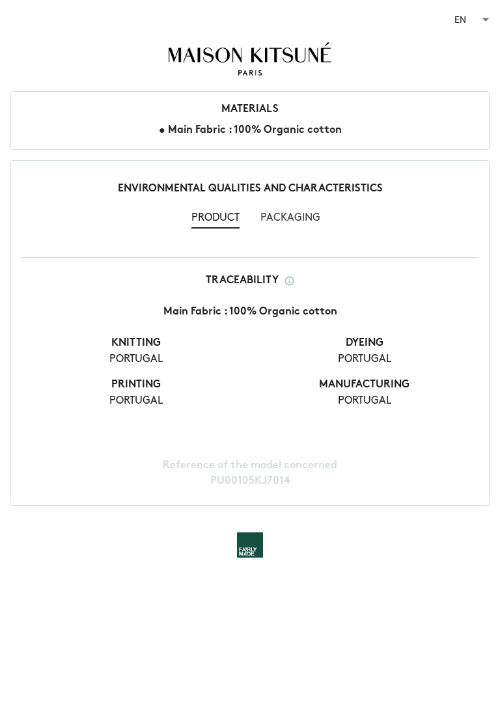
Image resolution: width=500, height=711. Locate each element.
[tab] (215, 219)
